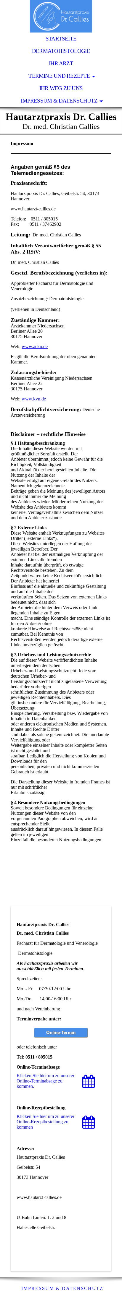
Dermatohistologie (61, 51)
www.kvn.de (34, 398)
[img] (61, 16)
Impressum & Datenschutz (59, 101)
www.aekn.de (35, 346)
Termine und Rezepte (59, 76)
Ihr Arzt (61, 63)
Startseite (61, 38)
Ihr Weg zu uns (61, 88)
